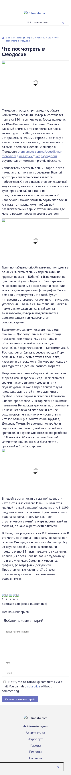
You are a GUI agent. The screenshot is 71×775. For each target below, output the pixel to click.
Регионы (35, 752)
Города (35, 745)
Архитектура (35, 733)
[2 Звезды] (7, 600)
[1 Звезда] (3, 600)
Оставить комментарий (20, 699)
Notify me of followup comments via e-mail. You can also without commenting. (33, 686)
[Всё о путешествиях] (35, 10)
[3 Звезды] (11, 600)
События (35, 758)
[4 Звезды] (14, 600)
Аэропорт (35, 739)
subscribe (33, 686)
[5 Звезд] (18, 600)
